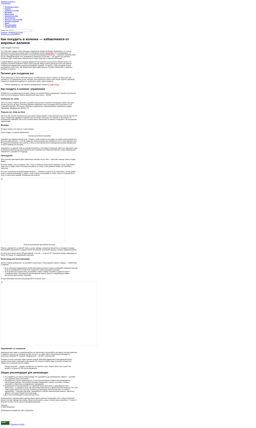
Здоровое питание (11, 16)
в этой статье (53, 84)
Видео (7, 23)
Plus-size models (10, 25)
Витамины (8, 12)
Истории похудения (12, 21)
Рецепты (8, 9)
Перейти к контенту (8, 2)
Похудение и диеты (12, 7)
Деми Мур (50, 53)
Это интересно (10, 18)
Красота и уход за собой (13, 19)
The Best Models (10, 27)
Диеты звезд (9, 14)
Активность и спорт (12, 10)
